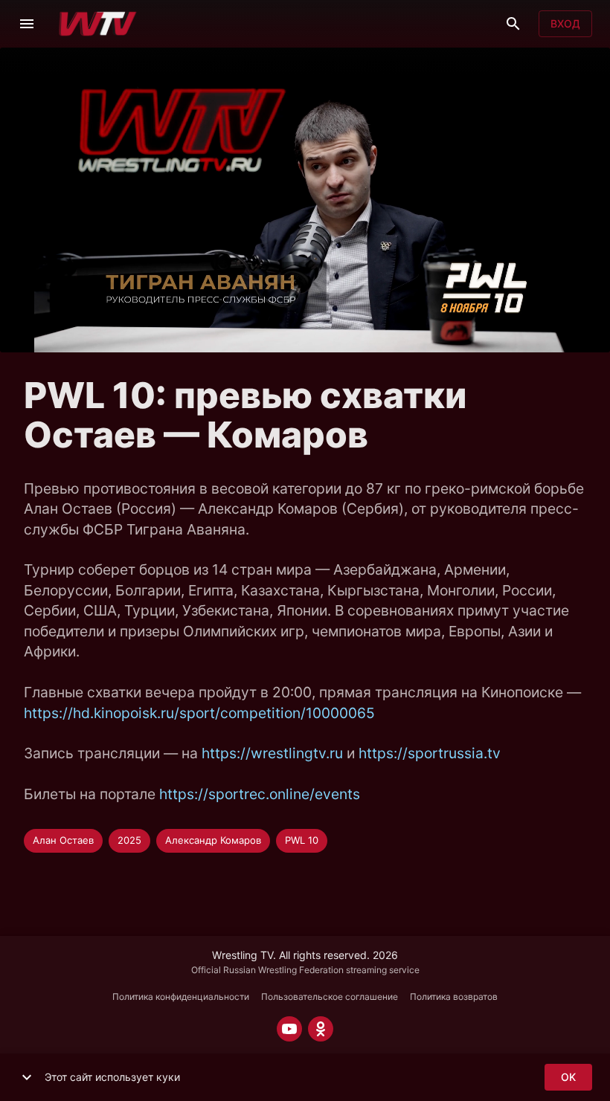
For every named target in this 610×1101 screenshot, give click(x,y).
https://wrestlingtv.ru (272, 753)
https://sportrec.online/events (259, 794)
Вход (565, 23)
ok (568, 1077)
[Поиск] (513, 24)
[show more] (27, 1077)
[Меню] (27, 24)
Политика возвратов (454, 996)
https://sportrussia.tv (430, 753)
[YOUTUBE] (289, 1029)
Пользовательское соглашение (329, 996)
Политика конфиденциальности (180, 996)
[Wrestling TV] (98, 23)
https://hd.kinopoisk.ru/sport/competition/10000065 (199, 713)
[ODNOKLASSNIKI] (320, 1029)
